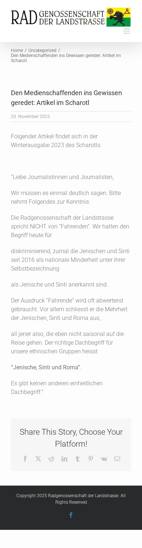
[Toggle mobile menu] (127, 31)
